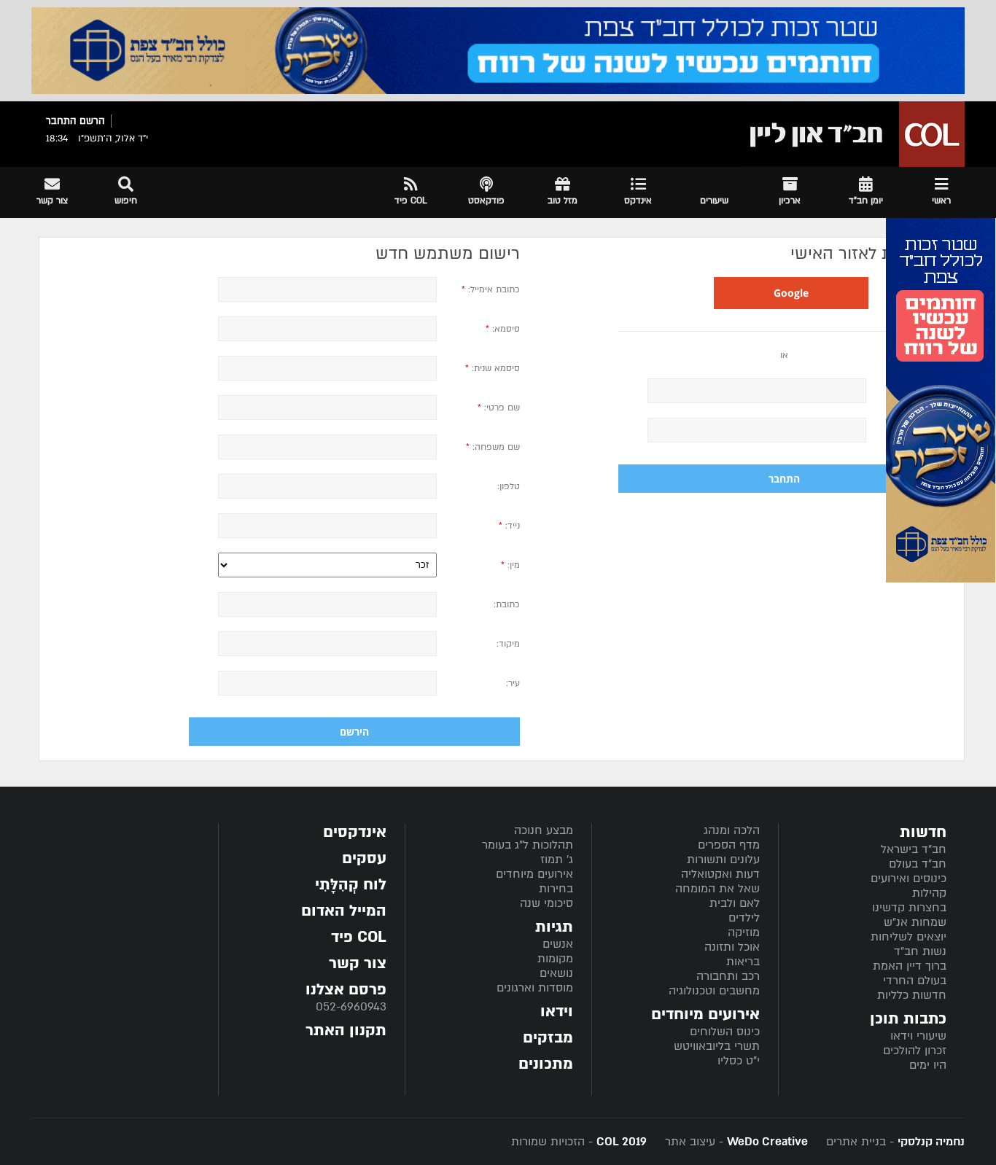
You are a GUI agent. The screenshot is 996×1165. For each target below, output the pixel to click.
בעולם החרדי (914, 981)
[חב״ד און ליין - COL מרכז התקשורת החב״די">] (853, 134)
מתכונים (545, 1064)
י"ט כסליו (738, 1061)
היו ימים (927, 1065)
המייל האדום (343, 911)
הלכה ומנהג (732, 830)
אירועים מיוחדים (534, 874)
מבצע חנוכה (543, 830)
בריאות (743, 962)
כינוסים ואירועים (908, 878)
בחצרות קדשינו (909, 908)
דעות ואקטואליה (720, 874)
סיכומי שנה (546, 903)
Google (791, 293)
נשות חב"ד (920, 951)
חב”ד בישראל (913, 849)
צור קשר (357, 963)
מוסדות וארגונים (535, 988)
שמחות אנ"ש (915, 922)
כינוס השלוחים (725, 1032)
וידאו (556, 1011)
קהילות (929, 893)
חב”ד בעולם (917, 864)
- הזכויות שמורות (579, 1142)
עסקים (364, 858)
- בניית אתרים (893, 1142)
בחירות (556, 889)
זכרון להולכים (914, 1051)
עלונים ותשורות (723, 860)
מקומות (555, 959)
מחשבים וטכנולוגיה (714, 991)
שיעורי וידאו (918, 1036)
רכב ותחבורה (728, 976)
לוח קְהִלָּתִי (350, 884)
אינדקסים (354, 832)
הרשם (92, 121)
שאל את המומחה (717, 889)
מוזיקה (744, 932)
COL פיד (358, 937)
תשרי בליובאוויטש (717, 1046)
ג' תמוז (556, 860)
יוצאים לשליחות (908, 937)
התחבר (61, 121)
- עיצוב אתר (734, 1142)
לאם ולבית (734, 903)
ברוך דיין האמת (909, 966)
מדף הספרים (729, 845)
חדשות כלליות (911, 995)
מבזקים (548, 1037)
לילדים (744, 918)
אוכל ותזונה (732, 947)
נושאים (556, 973)
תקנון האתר (346, 1030)
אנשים (557, 944)
